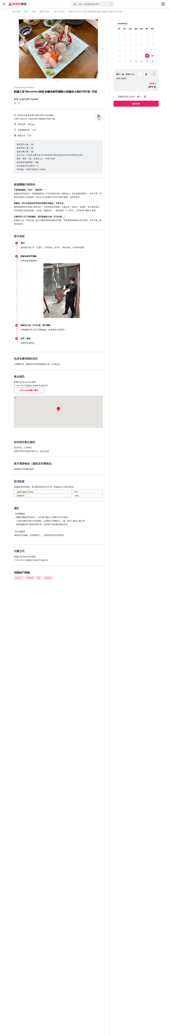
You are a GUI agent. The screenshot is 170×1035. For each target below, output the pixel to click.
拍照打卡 (18, 578)
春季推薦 (29, 578)
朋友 (39, 578)
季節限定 (48, 578)
